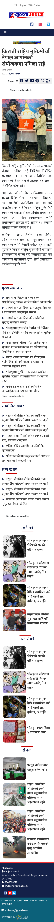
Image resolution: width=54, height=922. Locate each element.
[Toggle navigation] (5, 32)
